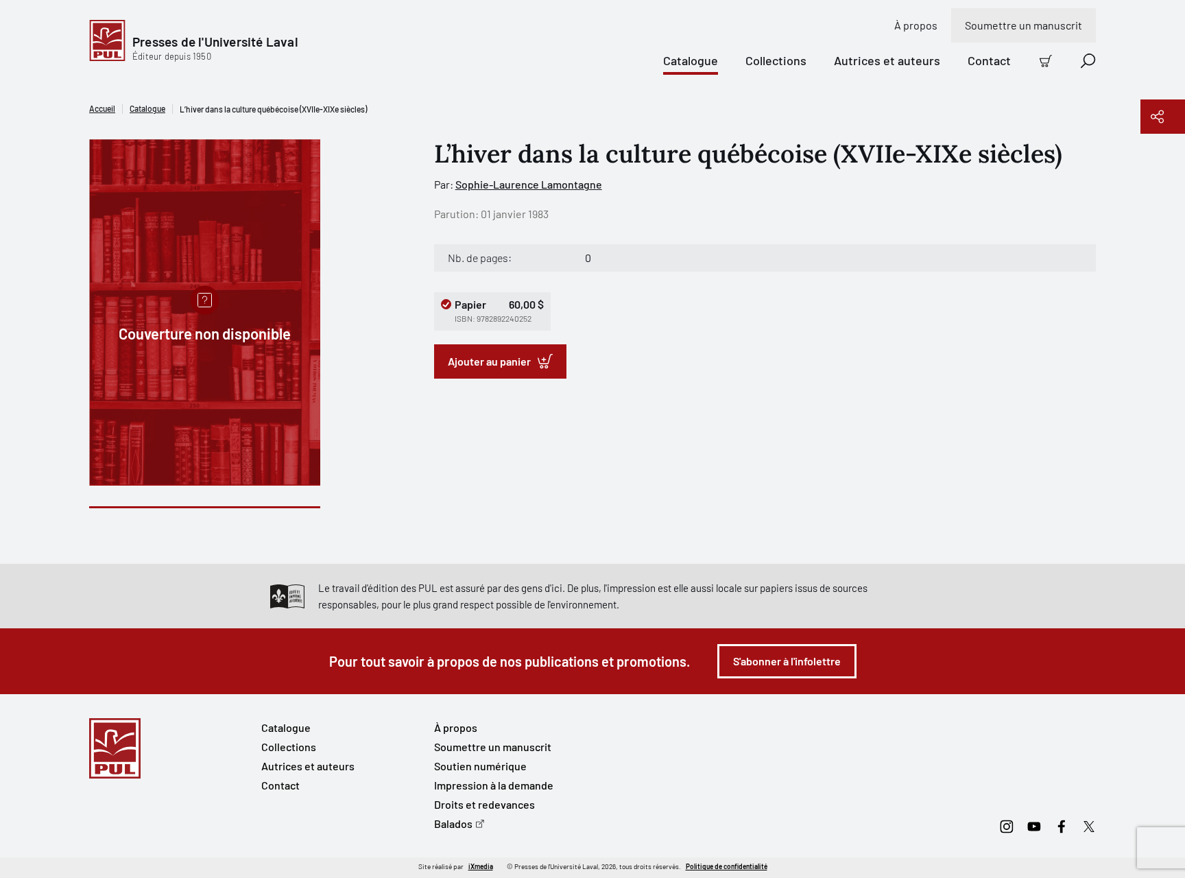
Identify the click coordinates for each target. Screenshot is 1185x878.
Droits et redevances (484, 804)
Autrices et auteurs (887, 60)
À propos (915, 25)
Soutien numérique (480, 765)
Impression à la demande (493, 785)
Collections (775, 60)
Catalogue (690, 60)
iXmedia (480, 866)
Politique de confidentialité (726, 866)
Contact (989, 60)
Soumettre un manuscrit (1023, 25)
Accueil (102, 108)
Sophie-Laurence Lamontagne (528, 184)
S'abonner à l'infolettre (787, 660)
